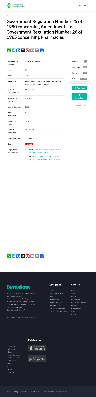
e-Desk (74, 314)
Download (80, 98)
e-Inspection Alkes (13, 355)
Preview (80, 88)
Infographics (54, 299)
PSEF (73, 311)
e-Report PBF (76, 308)
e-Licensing (75, 299)
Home (9, 15)
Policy (9, 392)
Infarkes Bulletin (56, 302)
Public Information (56, 294)
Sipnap (73, 297)
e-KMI (73, 294)
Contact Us (35, 392)
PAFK (9, 367)
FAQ (16, 392)
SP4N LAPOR (12, 372)
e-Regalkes (11, 346)
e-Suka (9, 352)
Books (52, 297)
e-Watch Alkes (12, 349)
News (52, 291)
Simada (9, 369)
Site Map (24, 392)
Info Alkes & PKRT (13, 358)
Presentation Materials (58, 311)
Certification (11, 361)
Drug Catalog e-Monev (79, 302)
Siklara (9, 364)
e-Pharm (74, 305)
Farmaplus (75, 291)
